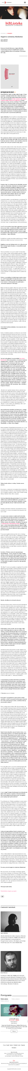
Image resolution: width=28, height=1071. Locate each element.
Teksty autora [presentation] (4, 999)
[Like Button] (2, 896)
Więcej (14, 1031)
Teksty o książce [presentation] (16, 999)
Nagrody (23, 1045)
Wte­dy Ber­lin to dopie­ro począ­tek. (9, 891)
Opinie (11, 1045)
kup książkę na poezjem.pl (7, 92)
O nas (4, 1045)
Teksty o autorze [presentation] (5, 1000)
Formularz (14, 1047)
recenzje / (14, 1020)
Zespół (7, 1045)
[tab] (4, 999)
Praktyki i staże (17, 1045)
